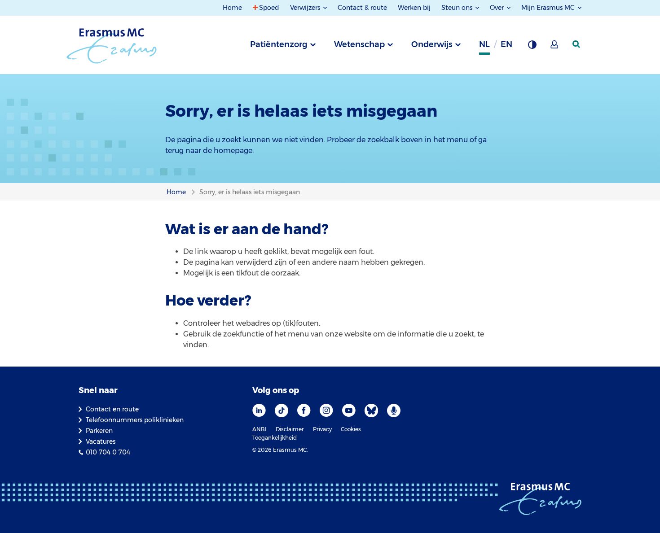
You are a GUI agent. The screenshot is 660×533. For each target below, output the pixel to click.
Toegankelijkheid (274, 437)
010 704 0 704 (108, 452)
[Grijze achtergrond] (532, 47)
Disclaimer (290, 429)
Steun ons (457, 8)
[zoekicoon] (576, 44)
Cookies (351, 429)
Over (498, 8)
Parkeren (99, 431)
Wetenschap (359, 44)
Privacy (322, 429)
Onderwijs (432, 44)
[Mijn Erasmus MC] (554, 47)
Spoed (269, 8)
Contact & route (362, 8)
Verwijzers (306, 8)
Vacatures (100, 441)
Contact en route (112, 409)
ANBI (259, 429)
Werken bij (414, 8)
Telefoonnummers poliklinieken (135, 420)
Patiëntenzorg (279, 44)
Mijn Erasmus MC (548, 8)
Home (232, 8)
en (506, 44)
